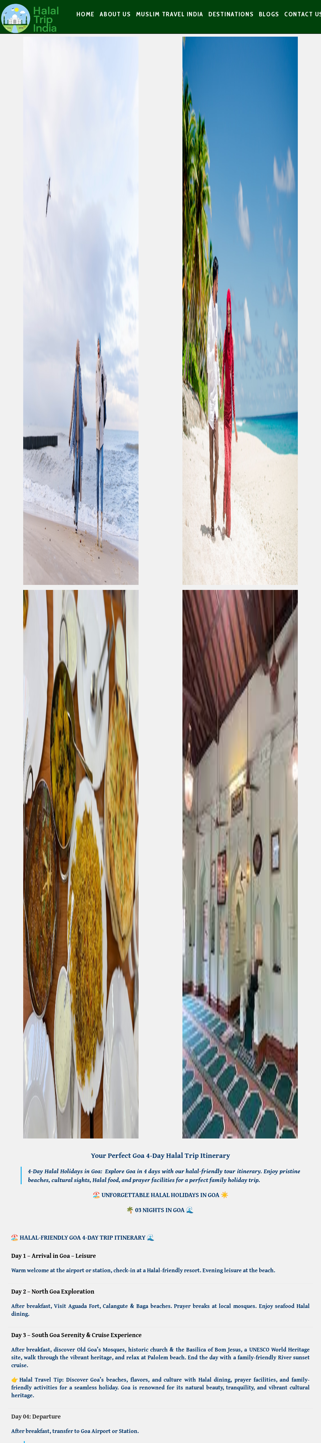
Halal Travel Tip (40, 1379)
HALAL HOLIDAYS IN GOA (186, 1194)
